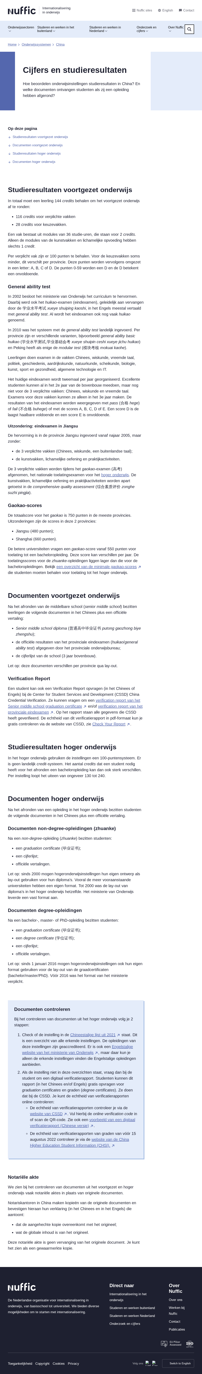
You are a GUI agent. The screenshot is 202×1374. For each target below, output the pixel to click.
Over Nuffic (176, 27)
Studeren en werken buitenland (132, 1308)
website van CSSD (46, 1114)
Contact (174, 1321)
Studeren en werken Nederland (132, 1316)
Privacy (73, 1364)
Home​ (12, 44)
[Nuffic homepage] (22, 10)
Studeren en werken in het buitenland (55, 29)
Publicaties (177, 1329)
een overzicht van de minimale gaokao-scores (96, 566)
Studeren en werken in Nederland (105, 29)
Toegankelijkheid (20, 1364)
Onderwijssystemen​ (36, 44)
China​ (60, 44)
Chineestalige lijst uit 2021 (93, 1035)
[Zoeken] (189, 29)
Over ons (175, 1300)
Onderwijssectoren (21, 27)
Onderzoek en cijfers (146, 29)
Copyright (42, 1364)
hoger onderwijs (115, 475)
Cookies (59, 1364)
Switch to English (180, 1363)
